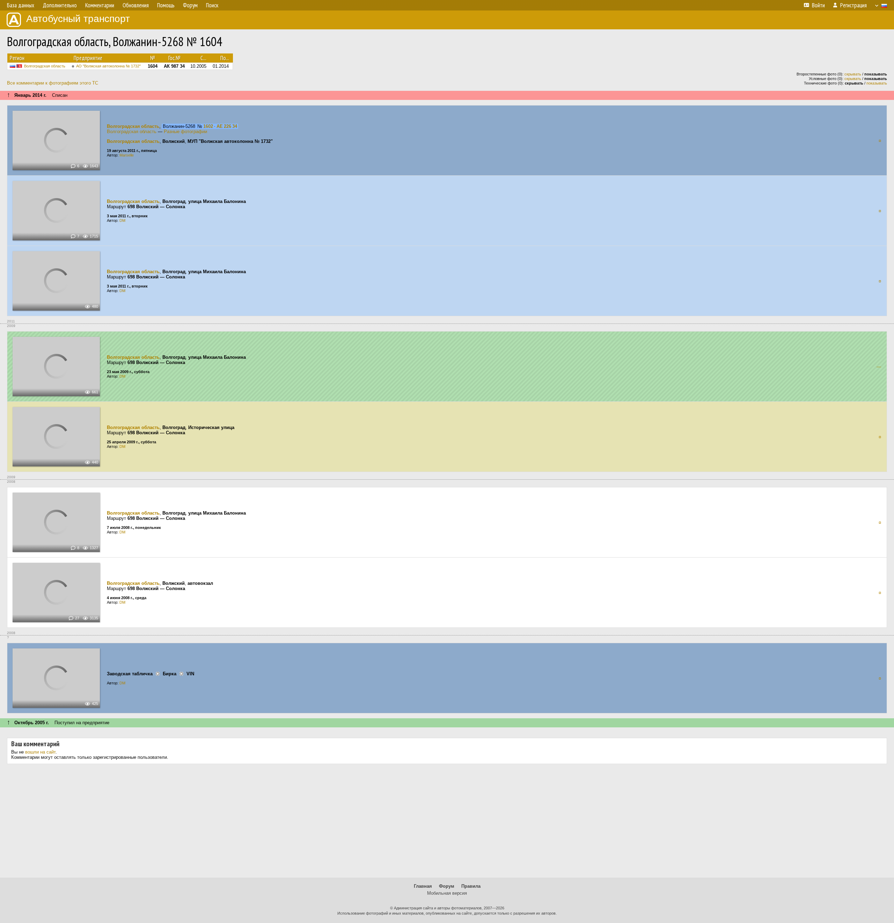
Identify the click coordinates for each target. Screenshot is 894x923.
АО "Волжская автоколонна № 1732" (108, 66)
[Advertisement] (447, 823)
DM (122, 220)
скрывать (852, 74)
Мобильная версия (447, 893)
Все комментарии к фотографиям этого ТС (52, 83)
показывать (876, 83)
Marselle (126, 155)
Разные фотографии (185, 131)
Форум (446, 886)
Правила (471, 886)
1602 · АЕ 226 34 (220, 126)
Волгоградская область (44, 66)
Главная (423, 886)
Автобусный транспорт (78, 18)
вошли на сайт (40, 752)
